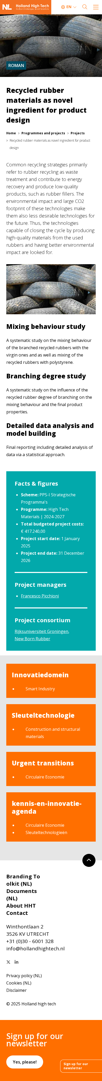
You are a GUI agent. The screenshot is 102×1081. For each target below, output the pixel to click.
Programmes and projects (43, 133)
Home (11, 133)
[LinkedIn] (16, 962)
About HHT (21, 905)
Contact (17, 912)
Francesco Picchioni (40, 596)
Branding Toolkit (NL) (23, 880)
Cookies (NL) (18, 983)
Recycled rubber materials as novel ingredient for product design (50, 144)
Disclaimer (16, 990)
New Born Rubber (32, 639)
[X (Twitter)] (8, 962)
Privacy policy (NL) (24, 976)
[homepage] (25, 7)
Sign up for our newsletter (76, 1066)
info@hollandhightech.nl (35, 948)
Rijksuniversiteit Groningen (41, 631)
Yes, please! (25, 1062)
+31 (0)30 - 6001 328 (30, 941)
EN (68, 6)
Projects (78, 133)
